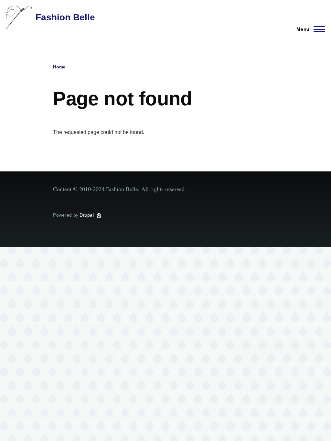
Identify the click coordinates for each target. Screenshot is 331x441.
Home (59, 66)
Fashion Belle (65, 17)
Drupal (87, 215)
